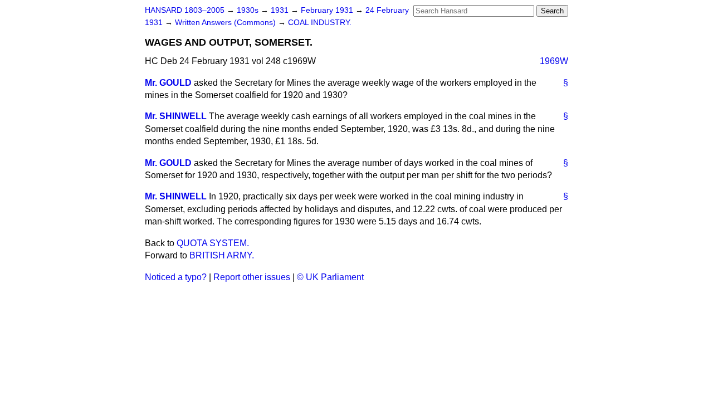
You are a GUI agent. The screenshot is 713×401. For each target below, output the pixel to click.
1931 (281, 10)
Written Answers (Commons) (226, 22)
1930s (249, 10)
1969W (554, 61)
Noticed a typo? (176, 277)
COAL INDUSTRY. (319, 22)
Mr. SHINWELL (176, 116)
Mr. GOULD (168, 82)
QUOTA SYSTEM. (213, 243)
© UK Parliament (330, 277)
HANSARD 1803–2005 (184, 10)
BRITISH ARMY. (221, 255)
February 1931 (328, 10)
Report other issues (251, 277)
